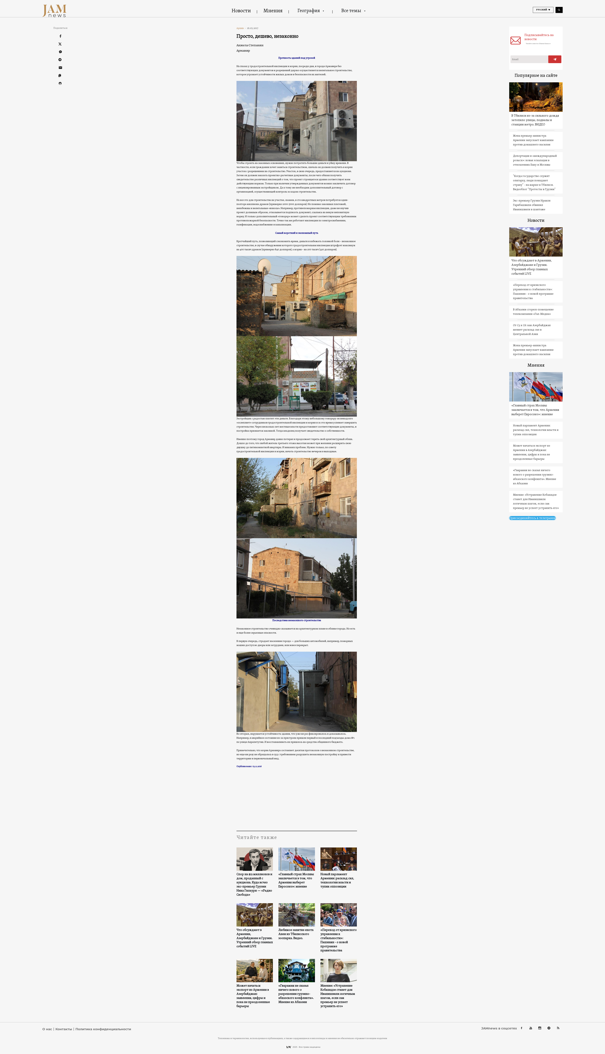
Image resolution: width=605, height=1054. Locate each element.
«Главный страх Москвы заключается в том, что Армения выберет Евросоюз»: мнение (296, 880)
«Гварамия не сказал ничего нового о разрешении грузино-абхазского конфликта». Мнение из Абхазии (296, 994)
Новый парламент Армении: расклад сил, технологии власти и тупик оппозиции (337, 880)
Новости (241, 11)
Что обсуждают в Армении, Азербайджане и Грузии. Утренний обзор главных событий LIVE (254, 938)
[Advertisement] (296, 799)
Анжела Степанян (249, 45)
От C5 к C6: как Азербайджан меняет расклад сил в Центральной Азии (532, 330)
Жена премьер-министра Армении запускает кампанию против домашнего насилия (533, 140)
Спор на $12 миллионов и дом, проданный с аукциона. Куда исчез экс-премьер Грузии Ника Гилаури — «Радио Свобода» (254, 884)
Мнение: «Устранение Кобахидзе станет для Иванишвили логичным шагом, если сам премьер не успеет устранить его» (337, 996)
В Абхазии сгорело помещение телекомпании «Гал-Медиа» (533, 312)
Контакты (63, 1029)
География (308, 11)
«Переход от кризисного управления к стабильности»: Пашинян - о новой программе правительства (338, 940)
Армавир (243, 50)
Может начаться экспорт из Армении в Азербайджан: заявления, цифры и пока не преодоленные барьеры (253, 996)
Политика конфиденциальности (103, 1029)
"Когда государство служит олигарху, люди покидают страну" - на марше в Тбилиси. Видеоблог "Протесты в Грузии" (534, 182)
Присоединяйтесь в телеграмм (532, 518)
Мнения (272, 11)
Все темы (351, 11)
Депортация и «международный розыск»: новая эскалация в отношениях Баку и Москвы (535, 160)
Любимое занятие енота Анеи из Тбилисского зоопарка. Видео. (296, 934)
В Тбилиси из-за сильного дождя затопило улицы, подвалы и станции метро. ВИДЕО (535, 120)
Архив (241, 28)
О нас (47, 1029)
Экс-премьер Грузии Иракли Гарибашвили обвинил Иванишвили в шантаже (531, 205)
